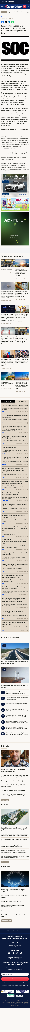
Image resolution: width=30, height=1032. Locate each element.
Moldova (9, 931)
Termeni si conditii (15, 959)
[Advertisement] (15, 1019)
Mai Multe (5, 800)
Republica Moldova (19, 931)
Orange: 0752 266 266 (15, 945)
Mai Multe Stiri (7, 920)
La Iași (3, 931)
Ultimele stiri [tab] (8, 401)
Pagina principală (12, 12)
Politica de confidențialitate (15, 957)
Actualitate (21, 12)
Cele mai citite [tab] (22, 401)
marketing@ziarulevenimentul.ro (15, 946)
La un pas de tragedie (8, 1)
